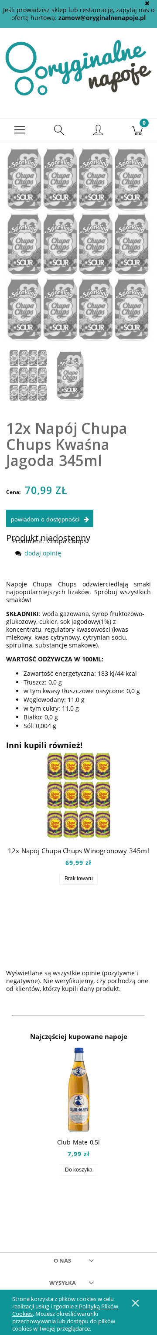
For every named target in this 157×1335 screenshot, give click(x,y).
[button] (19, 129)
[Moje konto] (98, 131)
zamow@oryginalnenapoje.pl (102, 18)
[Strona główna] (78, 67)
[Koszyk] (137, 129)
